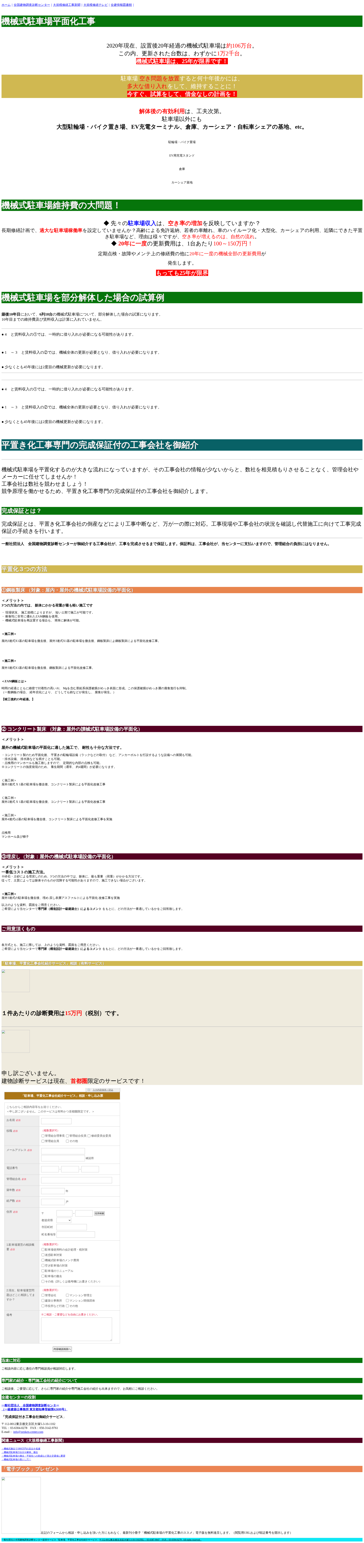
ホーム (6, 4)
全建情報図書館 (121, 4)
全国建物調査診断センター (32, 4)
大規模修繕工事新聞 (66, 4)
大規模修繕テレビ (95, 4)
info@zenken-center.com (28, 1431)
